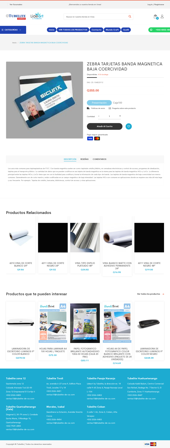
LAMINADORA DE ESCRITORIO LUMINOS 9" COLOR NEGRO (149, 351)
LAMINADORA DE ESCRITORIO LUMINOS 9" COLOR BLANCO (20, 351)
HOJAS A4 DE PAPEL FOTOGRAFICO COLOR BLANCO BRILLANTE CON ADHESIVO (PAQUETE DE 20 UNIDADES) (117, 354)
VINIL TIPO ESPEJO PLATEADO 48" (85, 264)
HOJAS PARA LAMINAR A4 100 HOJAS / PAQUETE (53, 350)
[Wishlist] (129, 126)
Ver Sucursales (16, 4)
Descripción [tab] (70, 159)
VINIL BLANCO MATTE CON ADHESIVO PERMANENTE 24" (117, 266)
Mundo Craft (112, 29)
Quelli (126, 29)
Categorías (11, 29)
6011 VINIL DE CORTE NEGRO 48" (149, 264)
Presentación (99, 102)
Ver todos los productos (149, 294)
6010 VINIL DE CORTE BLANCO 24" (21, 264)
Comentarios (99, 159)
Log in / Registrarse (156, 4)
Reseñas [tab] (84, 159)
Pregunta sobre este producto (124, 108)
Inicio (51, 29)
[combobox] (98, 16)
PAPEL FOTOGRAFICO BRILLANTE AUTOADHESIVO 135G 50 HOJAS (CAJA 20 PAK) (85, 352)
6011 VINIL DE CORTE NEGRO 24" (53, 264)
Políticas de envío (98, 108)
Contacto (96, 29)
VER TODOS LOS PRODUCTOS (73, 29)
